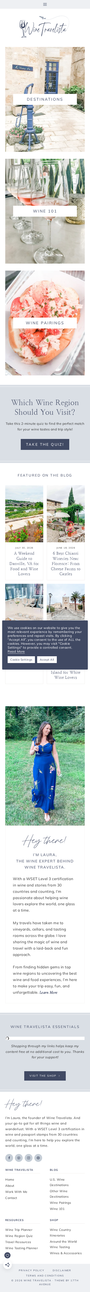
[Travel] (45, 211)
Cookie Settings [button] (21, 659)
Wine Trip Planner (19, 1230)
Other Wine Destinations (59, 1194)
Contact (11, 1198)
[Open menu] (45, 4)
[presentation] (24, 513)
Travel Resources (18, 1242)
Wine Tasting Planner (21, 1248)
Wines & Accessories (66, 1253)
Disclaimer (62, 1270)
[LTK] (38, 1158)
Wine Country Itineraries (60, 1232)
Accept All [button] (47, 659)
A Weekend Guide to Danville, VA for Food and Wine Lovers (24, 563)
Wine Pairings (60, 1203)
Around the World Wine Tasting (63, 1244)
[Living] (45, 323)
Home (9, 1179)
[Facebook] (9, 1158)
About (9, 1186)
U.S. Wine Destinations (59, 1182)
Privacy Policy (31, 1270)
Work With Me (16, 1192)
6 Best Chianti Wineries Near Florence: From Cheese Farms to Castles (66, 563)
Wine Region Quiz (19, 1236)
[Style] (45, 99)
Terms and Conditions (45, 1275)
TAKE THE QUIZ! (45, 444)
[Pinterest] (19, 1158)
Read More (16, 651)
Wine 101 (57, 1209)
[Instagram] (29, 1158)
